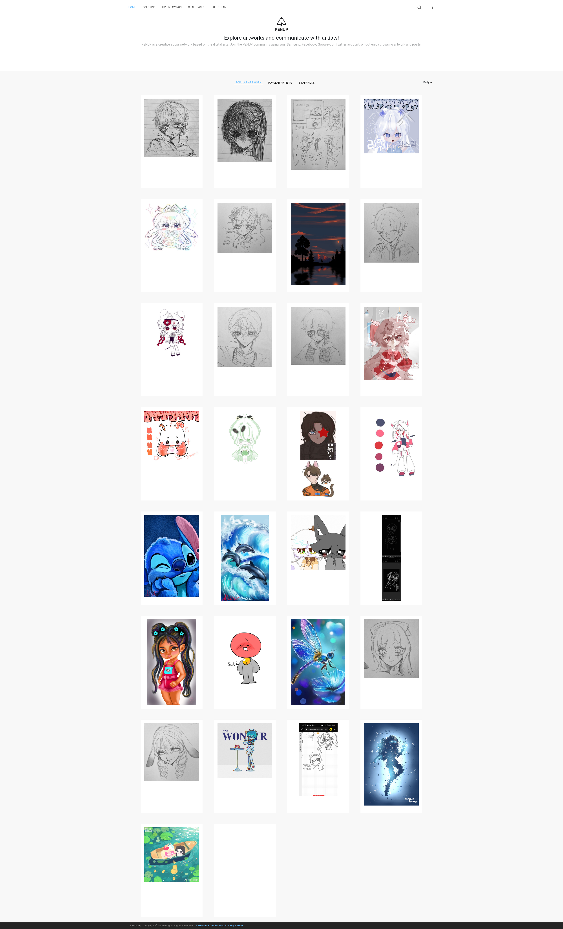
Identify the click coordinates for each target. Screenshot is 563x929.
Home (132, 7)
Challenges (196, 7)
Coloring (149, 7)
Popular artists (280, 82)
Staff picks (306, 82)
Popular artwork (248, 82)
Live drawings (171, 7)
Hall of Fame (219, 7)
